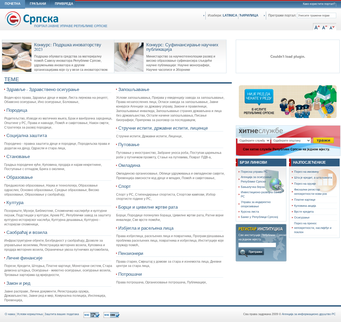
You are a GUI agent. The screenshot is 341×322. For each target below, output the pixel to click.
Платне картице (58, 266)
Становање (18, 156)
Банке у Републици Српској (259, 216)
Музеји (28, 211)
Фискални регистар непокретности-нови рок (310, 191)
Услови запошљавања (133, 98)
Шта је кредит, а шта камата (313, 177)
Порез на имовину (306, 171)
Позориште (13, 211)
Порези (10, 266)
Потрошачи (130, 274)
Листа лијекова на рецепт (87, 98)
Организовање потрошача (165, 282)
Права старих (126, 261)
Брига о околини (51, 169)
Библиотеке (44, 211)
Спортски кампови (190, 194)
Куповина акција (305, 205)
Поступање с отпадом (21, 169)
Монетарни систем (86, 266)
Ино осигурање (49, 102)
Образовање (19, 177)
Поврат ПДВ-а (200, 157)
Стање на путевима (172, 157)
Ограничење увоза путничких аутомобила (76, 249)
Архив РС (57, 215)
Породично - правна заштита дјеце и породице (40, 144)
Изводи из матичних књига (46, 118)
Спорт (124, 186)
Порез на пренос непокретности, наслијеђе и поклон (312, 228)
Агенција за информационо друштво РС (309, 314)
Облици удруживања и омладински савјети (191, 173)
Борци (121, 215)
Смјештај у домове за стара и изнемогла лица (174, 261)
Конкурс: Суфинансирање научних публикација (182, 47)
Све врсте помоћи (146, 220)
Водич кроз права (17, 98)
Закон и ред (18, 283)
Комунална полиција (70, 296)
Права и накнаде (40, 123)
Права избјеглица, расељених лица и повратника (153, 236)
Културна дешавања (67, 220)
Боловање (70, 102)
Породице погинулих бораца (149, 215)
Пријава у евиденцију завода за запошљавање (188, 98)
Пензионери (130, 253)
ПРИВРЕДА (64, 4)
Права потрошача (130, 282)
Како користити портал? (319, 3)
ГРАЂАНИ (38, 4)
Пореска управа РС (254, 171)
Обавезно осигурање (20, 102)
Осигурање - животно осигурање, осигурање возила (71, 270)
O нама (10, 314)
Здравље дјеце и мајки (50, 98)
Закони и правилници (190, 106)
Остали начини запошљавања (170, 115)
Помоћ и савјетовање (71, 123)
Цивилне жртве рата (188, 215)
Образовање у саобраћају (44, 194)
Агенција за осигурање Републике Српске (256, 179)
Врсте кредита (304, 211)
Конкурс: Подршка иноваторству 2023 (67, 47)
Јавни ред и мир (41, 296)
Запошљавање (133, 89)
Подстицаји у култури (32, 215)
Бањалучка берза (253, 186)
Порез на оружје (305, 183)
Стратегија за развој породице (27, 127)
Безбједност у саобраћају (64, 240)
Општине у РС (15, 123)
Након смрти (98, 123)
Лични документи (43, 291)
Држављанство (15, 296)
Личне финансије (24, 258)
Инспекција (96, 296)
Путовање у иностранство (136, 153)
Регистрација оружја (73, 291)
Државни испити (154, 136)
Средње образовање (71, 190)
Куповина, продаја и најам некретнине (71, 165)
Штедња (38, 266)
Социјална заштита (26, 135)
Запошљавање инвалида (135, 111)
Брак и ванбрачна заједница (89, 118)
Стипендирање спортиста (155, 194)
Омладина (129, 165)
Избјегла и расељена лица (145, 228)
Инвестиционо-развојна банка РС (261, 194)
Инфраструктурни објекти (24, 240)
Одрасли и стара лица (48, 148)
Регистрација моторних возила (62, 245)
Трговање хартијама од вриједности (31, 275)
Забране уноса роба (172, 153)
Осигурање (302, 217)
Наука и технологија (61, 185)
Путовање (128, 144)
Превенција (13, 300)
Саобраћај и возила (26, 232)
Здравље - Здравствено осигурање (42, 89)
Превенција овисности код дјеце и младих (148, 178)
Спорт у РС (124, 194)
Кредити (23, 266)
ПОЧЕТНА (13, 4)
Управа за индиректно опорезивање (256, 204)
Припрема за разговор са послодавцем (165, 120)
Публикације (196, 282)
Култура (14, 202)
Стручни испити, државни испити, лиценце (163, 128)
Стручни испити (128, 136)
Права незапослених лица (136, 102)
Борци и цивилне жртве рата (148, 207)
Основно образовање (36, 190)
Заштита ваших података (61, 314)
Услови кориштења (30, 314)
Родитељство (14, 118)
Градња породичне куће (22, 165)
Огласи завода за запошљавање (183, 102)
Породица (16, 110)
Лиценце (175, 136)
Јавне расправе (16, 291)
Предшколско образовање (24, 185)
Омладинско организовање (136, 173)
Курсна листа (250, 211)
